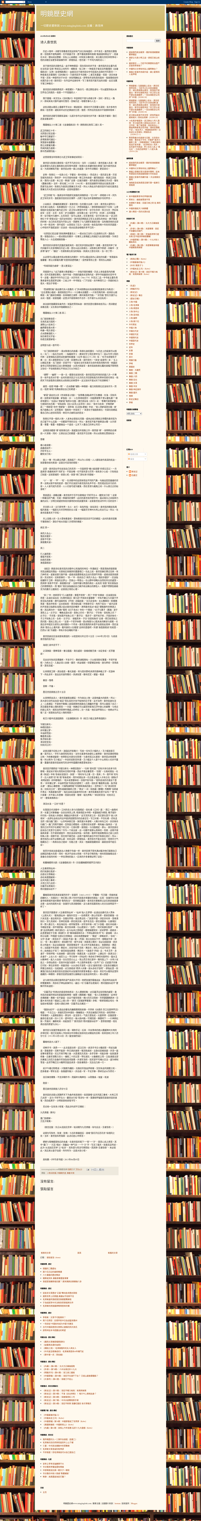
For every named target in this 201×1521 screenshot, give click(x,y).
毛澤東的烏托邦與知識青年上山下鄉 (58, 1442)
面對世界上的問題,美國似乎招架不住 (58, 1296)
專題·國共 (133, 392)
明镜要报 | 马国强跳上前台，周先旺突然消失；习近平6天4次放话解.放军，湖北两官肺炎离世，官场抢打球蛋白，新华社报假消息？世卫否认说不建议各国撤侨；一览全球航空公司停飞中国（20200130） (144, 106)
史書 (131, 350)
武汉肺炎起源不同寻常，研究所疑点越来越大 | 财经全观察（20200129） (144, 116)
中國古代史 (134, 331)
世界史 (132, 344)
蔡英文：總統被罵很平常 (139, 199)
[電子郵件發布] (88, 1169)
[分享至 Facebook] (100, 1169)
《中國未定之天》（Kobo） (54, 1418)
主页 (45, 1492)
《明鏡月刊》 (134, 289)
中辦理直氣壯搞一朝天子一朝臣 (56, 1470)
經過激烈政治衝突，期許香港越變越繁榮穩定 (144, 53)
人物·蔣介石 (134, 321)
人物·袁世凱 (51, 1173)
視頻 (131, 396)
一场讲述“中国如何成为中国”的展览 (58, 1323)
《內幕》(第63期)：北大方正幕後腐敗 (59, 1366)
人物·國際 (133, 318)
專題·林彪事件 (135, 389)
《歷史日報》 (134, 298)
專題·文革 (133, 383)
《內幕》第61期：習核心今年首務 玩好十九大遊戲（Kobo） (68, 1428)
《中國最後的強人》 (51, 1415)
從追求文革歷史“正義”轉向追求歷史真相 (60, 1293)
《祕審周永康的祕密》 (52, 1345)
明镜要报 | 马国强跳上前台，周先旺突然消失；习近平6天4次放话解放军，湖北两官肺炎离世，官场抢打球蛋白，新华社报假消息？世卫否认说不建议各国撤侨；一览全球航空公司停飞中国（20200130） (144, 91)
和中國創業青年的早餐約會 (140, 196)
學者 (131, 402)
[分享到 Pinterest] (103, 1169)
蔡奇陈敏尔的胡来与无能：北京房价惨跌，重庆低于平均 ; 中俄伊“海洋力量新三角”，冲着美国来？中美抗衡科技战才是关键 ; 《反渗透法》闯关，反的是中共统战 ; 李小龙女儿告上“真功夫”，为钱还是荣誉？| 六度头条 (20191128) (144, 144)
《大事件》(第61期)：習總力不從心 (58, 1379)
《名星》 (133, 285)
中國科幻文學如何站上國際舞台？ (143, 68)
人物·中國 (133, 301)
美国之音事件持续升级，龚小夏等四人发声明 (144, 73)
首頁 (79, 1252)
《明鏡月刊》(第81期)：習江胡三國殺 (59, 1372)
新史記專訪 (134, 399)
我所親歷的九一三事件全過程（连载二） (60, 1439)
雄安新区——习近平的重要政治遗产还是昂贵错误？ (144, 64)
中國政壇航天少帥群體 (138, 208)
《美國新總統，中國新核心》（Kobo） (59, 1424)
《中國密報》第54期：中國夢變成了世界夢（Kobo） (65, 1421)
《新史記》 (134, 292)
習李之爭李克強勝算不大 (53, 1463)
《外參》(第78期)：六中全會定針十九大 (60, 1369)
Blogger (134, 1503)
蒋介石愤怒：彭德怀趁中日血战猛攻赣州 (60, 1320)
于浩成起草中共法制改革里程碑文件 (58, 1302)
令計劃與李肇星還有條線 (53, 1467)
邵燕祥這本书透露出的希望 (54, 1330)
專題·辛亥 (71, 1173)
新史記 (134, 471)
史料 (131, 347)
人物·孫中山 (134, 311)
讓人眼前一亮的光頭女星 (139, 211)
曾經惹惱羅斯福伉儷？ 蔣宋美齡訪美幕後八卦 (62, 1281)
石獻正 (134, 475)
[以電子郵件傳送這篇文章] (92, 1169)
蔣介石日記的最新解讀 (52, 1271)
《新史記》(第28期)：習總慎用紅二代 (59, 1397)
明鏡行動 (133, 360)
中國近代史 (134, 334)
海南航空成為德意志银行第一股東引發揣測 (144, 183)
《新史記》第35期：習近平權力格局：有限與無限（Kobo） (143, 272)
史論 (131, 353)
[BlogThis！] (95, 1169)
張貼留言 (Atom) (54, 1257)
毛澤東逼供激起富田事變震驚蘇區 (57, 1299)
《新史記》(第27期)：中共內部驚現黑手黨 (61, 1400)
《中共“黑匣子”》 (136, 265)
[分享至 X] (97, 1169)
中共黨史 (133, 324)
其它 (131, 357)
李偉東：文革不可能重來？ (54, 1317)
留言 (132, 459)
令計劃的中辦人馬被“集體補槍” (56, 1473)
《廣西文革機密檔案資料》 (54, 1341)
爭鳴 (131, 363)
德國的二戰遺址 (49, 1268)
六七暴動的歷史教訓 (51, 1275)
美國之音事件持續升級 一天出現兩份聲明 (144, 178)
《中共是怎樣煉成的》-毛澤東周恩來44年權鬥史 (63, 1351)
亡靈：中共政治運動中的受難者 (56, 1445)
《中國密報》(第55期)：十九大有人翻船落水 (144, 240)
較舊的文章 (113, 1252)
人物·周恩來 (134, 308)
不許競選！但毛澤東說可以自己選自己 (59, 1452)
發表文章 (134, 454)
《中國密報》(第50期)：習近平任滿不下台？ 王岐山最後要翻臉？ (70, 1375)
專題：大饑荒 (134, 370)
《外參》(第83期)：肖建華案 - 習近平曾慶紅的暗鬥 (144, 229)
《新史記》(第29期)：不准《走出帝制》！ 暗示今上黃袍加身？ (69, 1393)
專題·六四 (133, 376)
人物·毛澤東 (134, 305)
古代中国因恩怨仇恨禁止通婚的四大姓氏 (60, 1327)
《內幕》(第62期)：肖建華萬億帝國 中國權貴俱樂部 (144, 246)
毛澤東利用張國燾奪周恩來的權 (56, 1306)
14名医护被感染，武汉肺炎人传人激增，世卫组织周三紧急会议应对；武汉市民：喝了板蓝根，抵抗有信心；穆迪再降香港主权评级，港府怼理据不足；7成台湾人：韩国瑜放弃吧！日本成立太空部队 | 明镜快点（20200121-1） (145, 127)
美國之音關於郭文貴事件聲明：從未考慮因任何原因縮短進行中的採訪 (144, 172)
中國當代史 (134, 340)
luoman (117, 1503)
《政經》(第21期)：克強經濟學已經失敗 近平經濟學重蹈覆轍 (144, 235)
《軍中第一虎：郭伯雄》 (53, 1354)
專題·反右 (133, 379)
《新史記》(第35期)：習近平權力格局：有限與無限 (64, 1390)
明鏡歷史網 (56, 13)
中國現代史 (61, 1173)
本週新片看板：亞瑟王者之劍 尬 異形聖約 (145, 203)
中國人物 (133, 327)
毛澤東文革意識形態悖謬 (53, 1449)
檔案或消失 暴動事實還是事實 (55, 1278)
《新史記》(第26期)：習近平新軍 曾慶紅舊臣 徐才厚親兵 (67, 1403)
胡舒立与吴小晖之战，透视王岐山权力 (144, 58)
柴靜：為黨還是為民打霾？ (54, 1476)
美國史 (132, 366)
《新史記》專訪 (135, 295)
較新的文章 (46, 1252)
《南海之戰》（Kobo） (138, 259)
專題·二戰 (133, 373)
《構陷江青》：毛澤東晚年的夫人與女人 (59, 1348)
